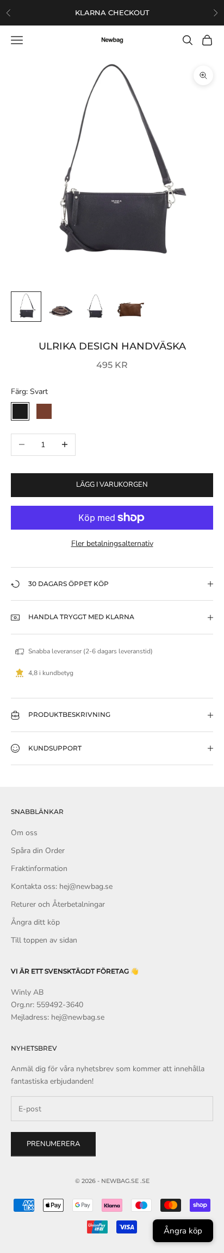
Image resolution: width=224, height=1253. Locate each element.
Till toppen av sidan (44, 940)
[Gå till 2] (61, 306)
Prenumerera (53, 1144)
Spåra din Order (38, 850)
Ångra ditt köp (35, 922)
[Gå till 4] (130, 306)
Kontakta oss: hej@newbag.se (62, 886)
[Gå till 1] (26, 306)
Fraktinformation (39, 868)
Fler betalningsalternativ (112, 543)
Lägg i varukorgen (112, 484)
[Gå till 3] (95, 306)
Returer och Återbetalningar (58, 904)
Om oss (24, 833)
